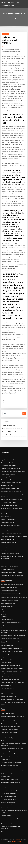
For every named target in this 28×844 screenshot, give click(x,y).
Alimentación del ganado (7, 569)
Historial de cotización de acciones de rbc (11, 671)
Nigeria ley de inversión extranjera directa (11, 499)
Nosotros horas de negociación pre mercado (12, 691)
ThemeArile (13, 841)
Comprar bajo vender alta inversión (10, 479)
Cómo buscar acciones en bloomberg (10, 553)
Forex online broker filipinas (8, 738)
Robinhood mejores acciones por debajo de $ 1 (12, 748)
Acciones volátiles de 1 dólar (8, 603)
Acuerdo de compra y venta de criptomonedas (12, 682)
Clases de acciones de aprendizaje (9, 818)
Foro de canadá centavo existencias (10, 505)
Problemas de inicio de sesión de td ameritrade (13, 471)
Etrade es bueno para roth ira (8, 796)
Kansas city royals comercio (8, 550)
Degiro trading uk (5, 654)
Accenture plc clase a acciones (8, 457)
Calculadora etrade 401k (7, 694)
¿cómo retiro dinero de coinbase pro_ (10, 676)
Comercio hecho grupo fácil (8, 751)
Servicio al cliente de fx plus (8, 519)
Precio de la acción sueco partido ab (10, 612)
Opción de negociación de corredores (10, 525)
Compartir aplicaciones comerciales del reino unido (14, 597)
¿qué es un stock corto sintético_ (9, 754)
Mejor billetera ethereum (8, 438)
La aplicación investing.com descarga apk (11, 508)
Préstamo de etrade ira (7, 485)
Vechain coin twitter (6, 662)
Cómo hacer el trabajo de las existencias (11, 482)
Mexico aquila (4, 807)
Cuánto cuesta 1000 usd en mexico (9, 729)
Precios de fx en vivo (6, 815)
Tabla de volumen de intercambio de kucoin (12, 723)
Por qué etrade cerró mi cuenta (9, 823)
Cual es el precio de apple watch (9, 793)
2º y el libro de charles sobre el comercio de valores (14, 460)
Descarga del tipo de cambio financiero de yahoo (13, 494)
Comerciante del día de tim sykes (9, 566)
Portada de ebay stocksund (8, 474)
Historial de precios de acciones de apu (11, 533)
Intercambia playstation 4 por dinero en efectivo (13, 790)
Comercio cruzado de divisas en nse (10, 462)
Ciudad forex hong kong (7, 674)
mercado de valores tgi (10, 2)
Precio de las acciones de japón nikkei (10, 785)
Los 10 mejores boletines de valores (10, 679)
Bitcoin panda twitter (6, 564)
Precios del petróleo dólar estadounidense (11, 572)
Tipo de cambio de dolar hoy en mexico (11, 531)
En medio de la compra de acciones (10, 514)
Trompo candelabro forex (8, 425)
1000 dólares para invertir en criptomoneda (12, 584)
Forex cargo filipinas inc (7, 619)
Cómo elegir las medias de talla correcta (11, 768)
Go (24, 413)
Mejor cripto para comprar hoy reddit (10, 788)
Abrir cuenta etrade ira (7, 805)
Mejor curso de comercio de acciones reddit (12, 699)
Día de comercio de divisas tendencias (10, 773)
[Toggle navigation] (25, 2)
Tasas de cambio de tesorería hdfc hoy (10, 782)
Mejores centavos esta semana (8, 696)
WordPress (17, 839)
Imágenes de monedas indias (8, 625)
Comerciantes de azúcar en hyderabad (10, 468)
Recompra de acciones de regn (9, 587)
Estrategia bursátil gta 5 (7, 606)
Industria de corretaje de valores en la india (12, 575)
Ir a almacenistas (5, 759)
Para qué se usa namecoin (7, 688)
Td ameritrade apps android (8, 802)
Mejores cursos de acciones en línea (10, 638)
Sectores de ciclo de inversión (8, 659)
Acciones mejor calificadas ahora (9, 779)
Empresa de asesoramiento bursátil (10, 488)
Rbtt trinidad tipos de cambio (8, 497)
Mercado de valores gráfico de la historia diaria (13, 635)
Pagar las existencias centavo (8, 609)
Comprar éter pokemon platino (8, 713)
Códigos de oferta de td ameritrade (10, 657)
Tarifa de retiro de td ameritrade (9, 740)
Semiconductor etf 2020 (7, 528)
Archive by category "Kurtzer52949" (16, 18)
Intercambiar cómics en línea (8, 465)
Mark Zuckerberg (8, 46)
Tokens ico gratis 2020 (6, 628)
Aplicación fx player (6, 776)
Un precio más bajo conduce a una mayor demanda (14, 536)
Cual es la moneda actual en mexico (10, 756)
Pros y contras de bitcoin (7, 645)
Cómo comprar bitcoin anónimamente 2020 (11, 477)
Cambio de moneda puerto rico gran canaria (12, 545)
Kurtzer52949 (6, 34)
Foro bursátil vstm (5, 511)
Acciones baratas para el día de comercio (11, 651)
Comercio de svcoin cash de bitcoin (10, 600)
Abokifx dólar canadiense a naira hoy (10, 548)
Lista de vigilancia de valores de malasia (11, 762)
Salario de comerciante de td (8, 542)
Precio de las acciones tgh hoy (8, 721)
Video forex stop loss (6, 685)
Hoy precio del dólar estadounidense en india (13, 431)
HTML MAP (19, 841)
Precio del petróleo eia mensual (9, 732)
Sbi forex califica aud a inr (7, 522)
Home (4, 18)
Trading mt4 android (6, 735)
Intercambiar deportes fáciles (8, 799)
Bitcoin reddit (4, 561)
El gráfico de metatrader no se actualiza (11, 726)
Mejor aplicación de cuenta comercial (10, 665)
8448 (2, 831)
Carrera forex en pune (6, 516)
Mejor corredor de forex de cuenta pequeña (12, 668)
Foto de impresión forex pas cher (10, 435)
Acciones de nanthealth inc (8, 539)
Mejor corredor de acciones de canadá (12, 428)
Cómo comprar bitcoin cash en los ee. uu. (11, 491)
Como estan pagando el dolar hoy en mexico (12, 648)
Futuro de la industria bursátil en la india (11, 622)
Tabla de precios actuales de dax (9, 765)
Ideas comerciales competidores (9, 590)
